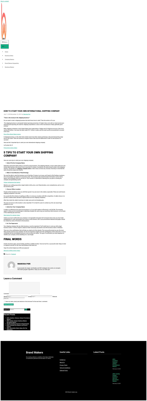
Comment (6, 293)
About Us (62, 362)
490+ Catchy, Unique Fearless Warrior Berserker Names (116, 377)
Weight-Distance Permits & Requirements (18, 323)
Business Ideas (9, 55)
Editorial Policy (64, 370)
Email (29, 296)
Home (6, 51)
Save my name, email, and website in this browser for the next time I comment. (26, 301)
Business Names (9, 67)
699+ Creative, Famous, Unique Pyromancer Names (116, 362)
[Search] (26, 309)
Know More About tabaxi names (12, 134)
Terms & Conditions (65, 368)
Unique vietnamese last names (12, 182)
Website (54, 296)
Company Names (9, 59)
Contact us (62, 360)
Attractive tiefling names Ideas (12, 250)
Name (5, 296)
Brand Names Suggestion (12, 63)
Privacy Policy (63, 365)
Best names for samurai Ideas (12, 215)
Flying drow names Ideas (10, 148)
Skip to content (5, 1)
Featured (13, 254)
